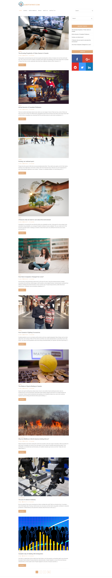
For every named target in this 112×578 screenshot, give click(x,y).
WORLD (39, 10)
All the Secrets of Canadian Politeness (29, 107)
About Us (45, 10)
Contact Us (52, 10)
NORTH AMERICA (33, 10)
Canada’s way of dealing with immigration (30, 554)
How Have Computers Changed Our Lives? (31, 277)
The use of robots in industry (27, 499)
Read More (21, 64)
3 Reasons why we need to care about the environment (34, 219)
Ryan (20, 501)
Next (49, 572)
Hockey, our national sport (26, 161)
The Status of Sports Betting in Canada (30, 386)
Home (20, 10)
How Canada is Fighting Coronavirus (29, 332)
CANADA (25, 10)
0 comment (32, 55)
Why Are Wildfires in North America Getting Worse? (33, 439)
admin (20, 55)
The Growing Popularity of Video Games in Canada (33, 53)
